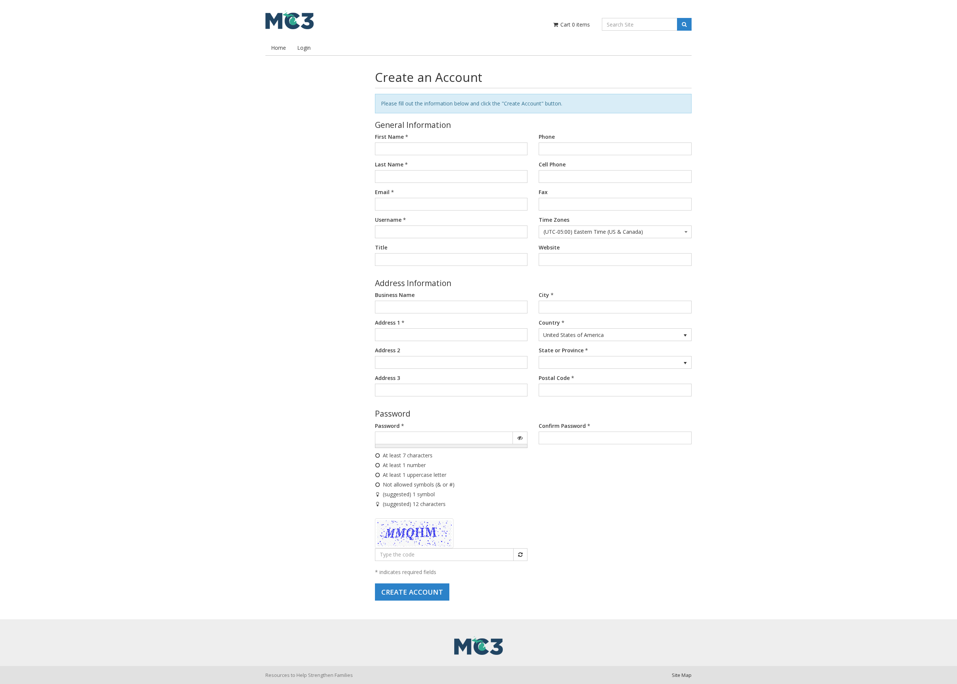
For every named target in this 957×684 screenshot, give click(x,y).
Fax (543, 192)
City (544, 294)
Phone (547, 136)
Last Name (389, 164)
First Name (389, 136)
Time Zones (554, 219)
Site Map (682, 675)
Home (278, 47)
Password (387, 425)
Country (549, 322)
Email (382, 192)
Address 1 (387, 322)
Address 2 (387, 350)
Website (549, 247)
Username (388, 219)
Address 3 (387, 377)
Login (304, 47)
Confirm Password (562, 425)
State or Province (561, 350)
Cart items (574, 24)
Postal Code (554, 377)
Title (381, 247)
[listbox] (615, 334)
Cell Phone (552, 164)
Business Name (395, 294)
